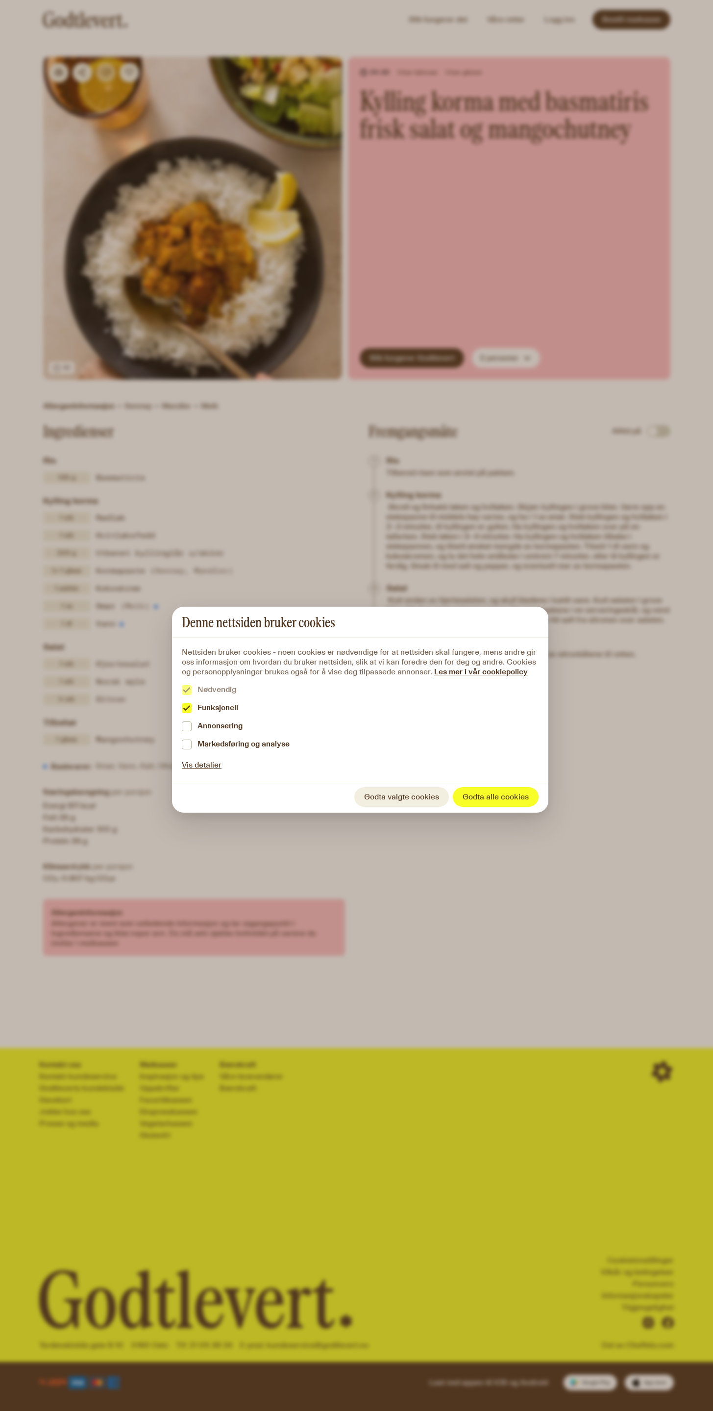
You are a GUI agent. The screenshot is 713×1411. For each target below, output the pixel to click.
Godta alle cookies (496, 796)
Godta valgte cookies (401, 796)
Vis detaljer (201, 765)
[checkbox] (187, 690)
